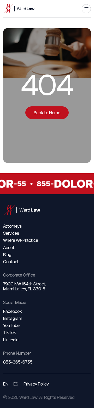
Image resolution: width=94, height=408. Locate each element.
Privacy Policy (36, 384)
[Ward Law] (18, 8)
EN (5, 384)
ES (15, 384)
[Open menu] (86, 8)
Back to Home (47, 112)
